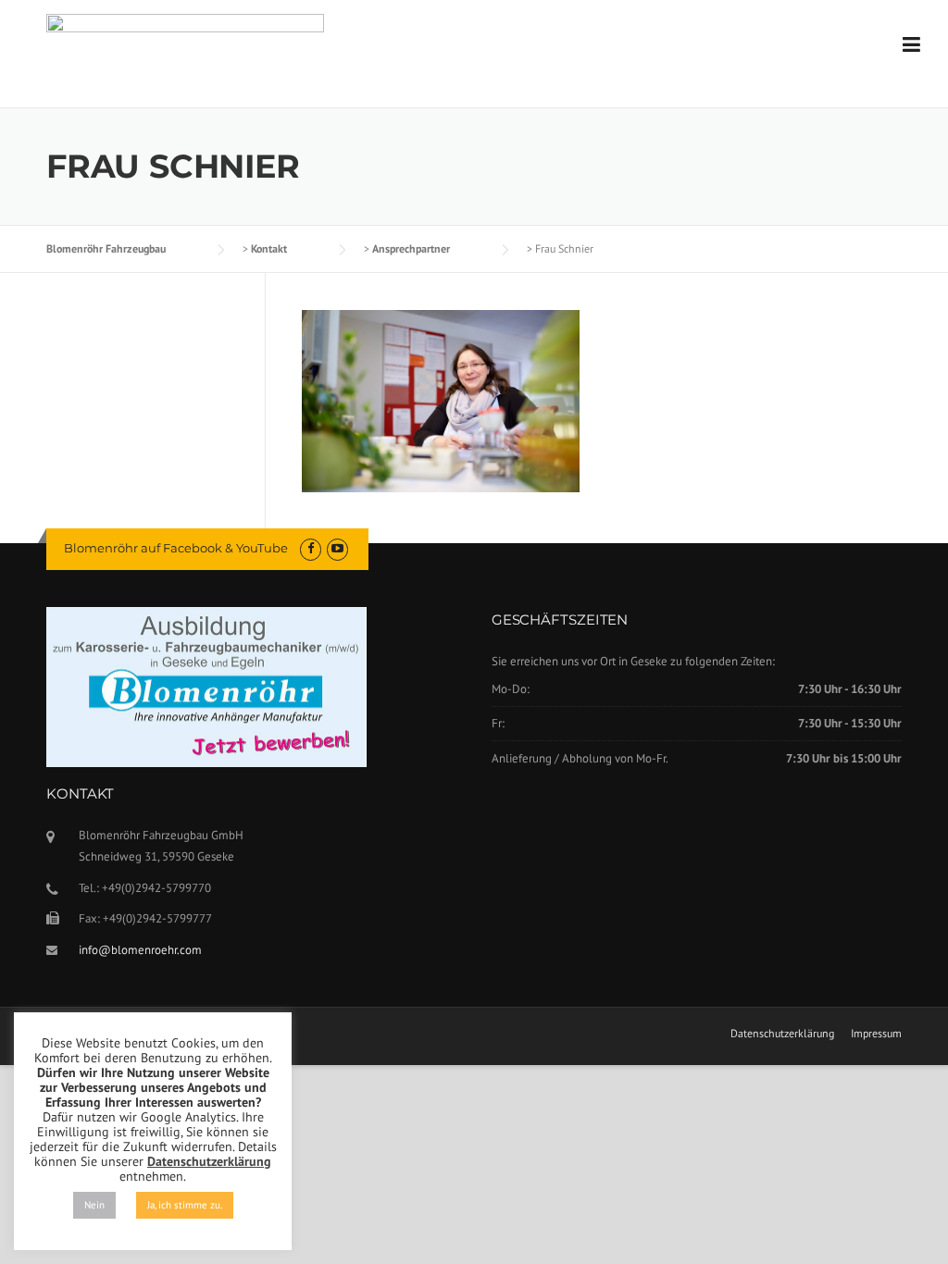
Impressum (876, 1033)
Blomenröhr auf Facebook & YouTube (176, 547)
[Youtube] (337, 548)
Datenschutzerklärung (782, 1033)
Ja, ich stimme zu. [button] (184, 1204)
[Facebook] (310, 548)
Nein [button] (94, 1204)
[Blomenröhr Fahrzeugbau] (185, 44)
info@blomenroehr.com (140, 950)
